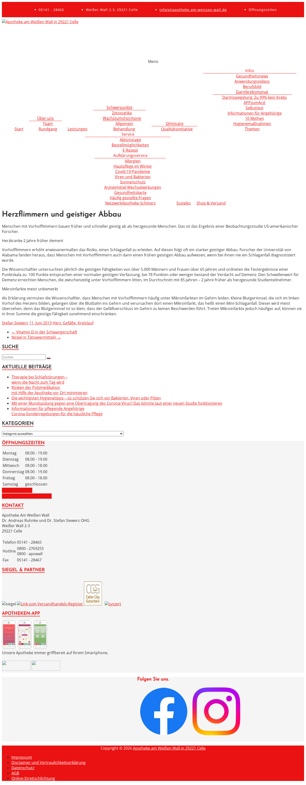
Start (19, 129)
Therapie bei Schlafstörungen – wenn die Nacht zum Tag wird (39, 379)
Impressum (21, 757)
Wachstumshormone (122, 118)
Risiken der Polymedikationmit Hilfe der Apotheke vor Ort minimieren (49, 390)
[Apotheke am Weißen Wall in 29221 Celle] (40, 21)
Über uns (45, 118)
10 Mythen (254, 118)
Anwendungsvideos (252, 81)
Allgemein (124, 123)
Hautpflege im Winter (133, 166)
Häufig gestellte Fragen (130, 197)
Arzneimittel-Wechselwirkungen (132, 187)
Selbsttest (254, 108)
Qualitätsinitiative (177, 129)
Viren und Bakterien (133, 176)
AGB (15, 773)
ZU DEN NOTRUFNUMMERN (27, 496)
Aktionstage (130, 139)
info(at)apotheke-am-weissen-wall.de (193, 9)
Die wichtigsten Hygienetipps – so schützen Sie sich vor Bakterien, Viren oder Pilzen (86, 398)
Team (48, 123)
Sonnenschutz (133, 182)
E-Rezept (130, 150)
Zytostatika (122, 113)
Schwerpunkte (119, 107)
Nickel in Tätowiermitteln (36, 337)
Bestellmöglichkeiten (130, 145)
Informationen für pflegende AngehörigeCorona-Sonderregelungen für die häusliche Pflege (57, 411)
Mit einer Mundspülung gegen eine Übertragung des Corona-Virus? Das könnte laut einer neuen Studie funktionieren (116, 403)
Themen (252, 129)
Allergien (133, 161)
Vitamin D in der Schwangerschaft (44, 332)
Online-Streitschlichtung (33, 778)
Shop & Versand (211, 203)
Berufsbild (252, 86)
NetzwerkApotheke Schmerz (130, 203)
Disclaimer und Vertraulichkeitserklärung (48, 762)
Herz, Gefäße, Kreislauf (73, 323)
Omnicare (174, 123)
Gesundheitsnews (252, 76)
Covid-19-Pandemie (132, 171)
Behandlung (124, 129)
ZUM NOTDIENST (17, 490)
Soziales (183, 203)
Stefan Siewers (15, 323)
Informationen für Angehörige (255, 113)
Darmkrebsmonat (252, 91)
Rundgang (48, 129)
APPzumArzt (255, 102)
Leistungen (77, 129)
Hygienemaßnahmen (252, 123)
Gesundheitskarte (130, 192)
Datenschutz (22, 767)
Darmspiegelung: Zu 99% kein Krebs (254, 97)
